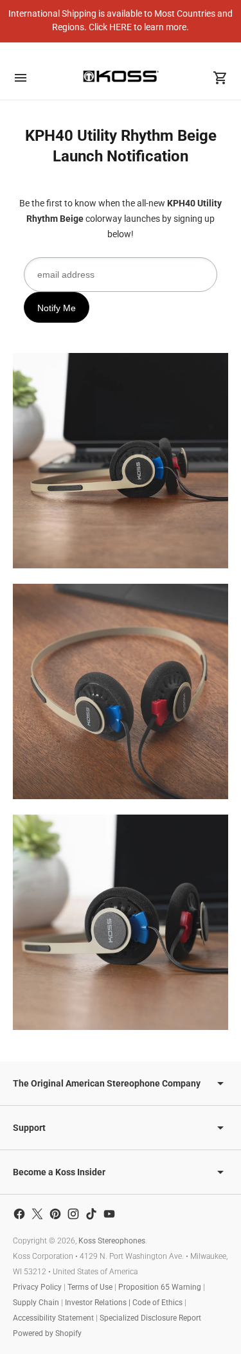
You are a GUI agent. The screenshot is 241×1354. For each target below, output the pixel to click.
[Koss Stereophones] (120, 76)
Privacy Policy (37, 1287)
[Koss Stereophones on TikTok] (91, 1213)
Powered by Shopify (47, 1333)
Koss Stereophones (111, 1240)
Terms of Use (89, 1287)
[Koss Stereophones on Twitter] (37, 1213)
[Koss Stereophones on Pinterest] (55, 1213)
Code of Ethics (157, 1302)
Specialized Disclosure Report (150, 1317)
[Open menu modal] (20, 78)
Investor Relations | (98, 1302)
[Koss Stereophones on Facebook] (19, 1213)
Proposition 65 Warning (159, 1287)
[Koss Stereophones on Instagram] (73, 1213)
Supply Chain (36, 1302)
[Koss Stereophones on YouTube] (109, 1213)
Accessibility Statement (53, 1317)
